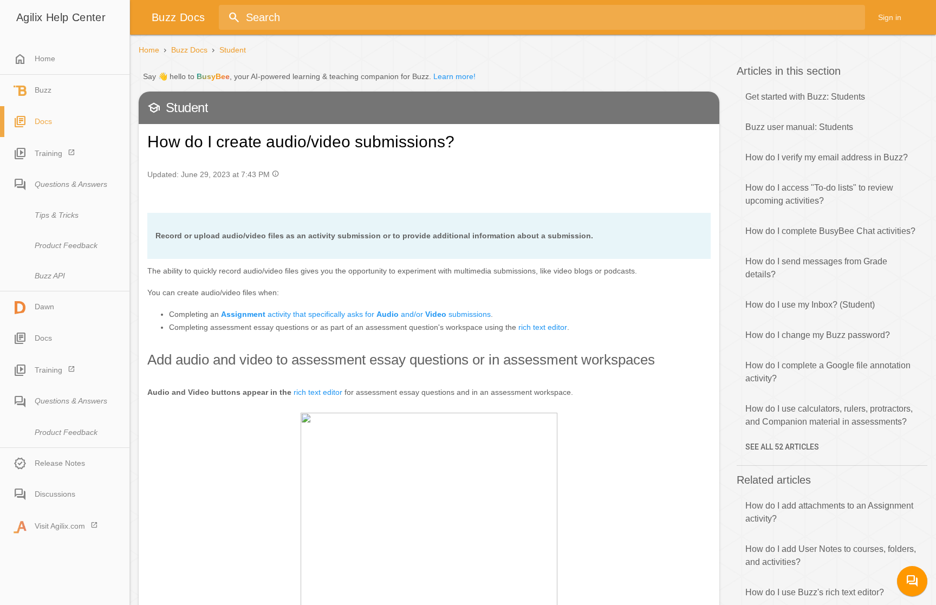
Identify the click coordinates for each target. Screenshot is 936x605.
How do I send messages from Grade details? (816, 268)
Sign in (889, 17)
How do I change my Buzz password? (817, 335)
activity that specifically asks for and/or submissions (356, 314)
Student (232, 49)
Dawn (44, 306)
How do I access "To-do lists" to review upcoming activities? (819, 194)
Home (34, 59)
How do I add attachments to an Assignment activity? (829, 512)
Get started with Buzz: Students (805, 96)
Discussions (55, 494)
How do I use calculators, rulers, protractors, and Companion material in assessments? (829, 415)
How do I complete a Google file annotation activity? (828, 372)
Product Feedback (66, 245)
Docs (43, 121)
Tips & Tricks (57, 215)
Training (48, 153)
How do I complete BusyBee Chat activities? (830, 231)
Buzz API (50, 275)
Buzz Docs (189, 49)
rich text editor (542, 327)
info (275, 173)
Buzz (43, 90)
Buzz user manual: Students (799, 127)
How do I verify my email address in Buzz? (826, 157)
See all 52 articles (782, 447)
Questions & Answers (71, 184)
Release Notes (60, 463)
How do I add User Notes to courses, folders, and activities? (830, 555)
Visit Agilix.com (60, 526)
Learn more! (454, 76)
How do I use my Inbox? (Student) (810, 304)
